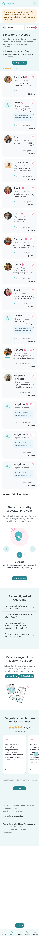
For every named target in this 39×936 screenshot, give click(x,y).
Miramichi (13, 830)
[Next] (36, 754)
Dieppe (5, 830)
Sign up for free (19, 63)
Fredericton (24, 827)
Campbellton (8, 833)
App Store (12, 676)
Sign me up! (19, 788)
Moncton (6, 819)
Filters (32, 27)
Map (21, 925)
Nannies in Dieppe (28, 805)
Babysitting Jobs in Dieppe (13, 811)
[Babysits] (8, 3)
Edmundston (23, 830)
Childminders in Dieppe (12, 808)
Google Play (27, 676)
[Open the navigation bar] (35, 3)
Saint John (15, 827)
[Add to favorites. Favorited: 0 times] (32, 77)
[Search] (4, 27)
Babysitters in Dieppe (11, 805)
